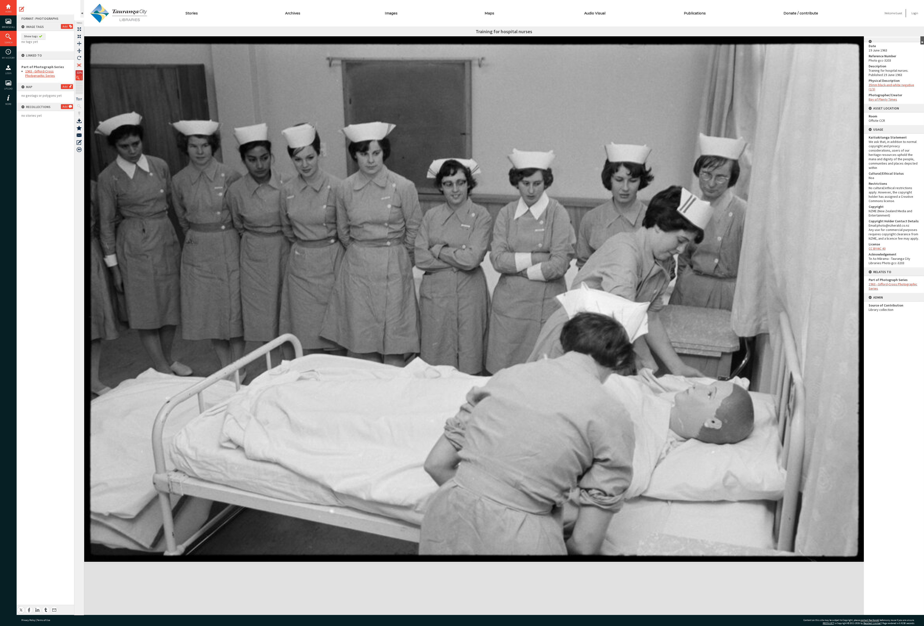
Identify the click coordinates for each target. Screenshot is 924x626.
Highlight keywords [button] (79, 113)
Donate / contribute (800, 13)
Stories (192, 13)
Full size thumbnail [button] (79, 29)
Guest (899, 13)
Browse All (8, 27)
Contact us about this (79, 135)
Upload (8, 88)
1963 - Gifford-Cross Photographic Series (40, 73)
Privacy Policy (28, 620)
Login (8, 73)
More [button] (8, 104)
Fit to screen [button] (79, 36)
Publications (695, 13)
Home (8, 11)
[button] (79, 77)
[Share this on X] (21, 607)
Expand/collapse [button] (922, 40)
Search (8, 42)
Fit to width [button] (79, 43)
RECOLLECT (828, 623)
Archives (292, 13)
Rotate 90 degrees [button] (79, 58)
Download (79, 120)
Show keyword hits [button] (79, 106)
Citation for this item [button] (79, 149)
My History (8, 57)
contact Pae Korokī (869, 620)
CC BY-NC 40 (877, 248)
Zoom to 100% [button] (79, 65)
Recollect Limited (872, 623)
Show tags (31, 36)
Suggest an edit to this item (21, 9)
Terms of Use (43, 620)
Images (391, 13)
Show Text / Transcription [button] (79, 99)
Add (65, 26)
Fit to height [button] (79, 50)
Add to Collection (79, 128)
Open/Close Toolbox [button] (82, 9)
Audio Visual (594, 13)
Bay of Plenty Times (883, 99)
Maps (489, 13)
